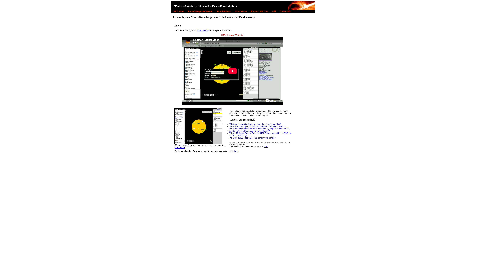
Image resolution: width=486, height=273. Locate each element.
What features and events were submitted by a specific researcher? (259, 129)
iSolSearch (180, 147)
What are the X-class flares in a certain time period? (252, 138)
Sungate (188, 6)
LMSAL (176, 6)
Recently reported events (200, 11)
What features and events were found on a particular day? (255, 124)
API (274, 11)
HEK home (179, 11)
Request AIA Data (259, 11)
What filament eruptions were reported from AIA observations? (257, 126)
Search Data (241, 11)
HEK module (203, 30)
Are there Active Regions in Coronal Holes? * (249, 131)
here (266, 147)
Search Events (224, 11)
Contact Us (285, 11)
